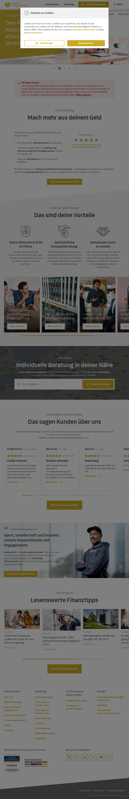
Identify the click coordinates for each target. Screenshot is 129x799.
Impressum (36, 32)
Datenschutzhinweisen (83, 29)
